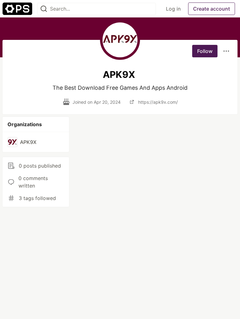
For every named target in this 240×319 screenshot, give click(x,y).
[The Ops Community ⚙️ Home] (17, 8)
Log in (173, 9)
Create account (211, 9)
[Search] (44, 9)
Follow (204, 51)
